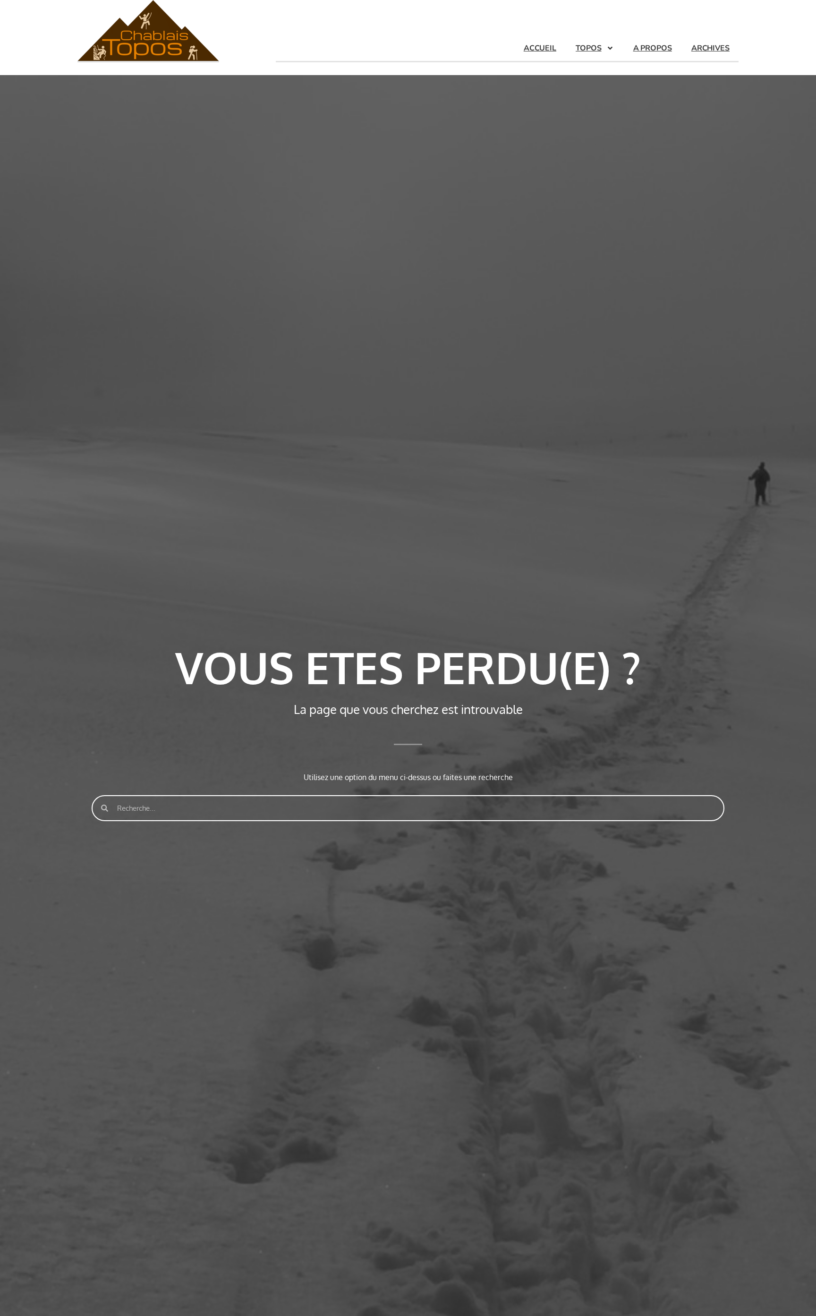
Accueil (540, 48)
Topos (589, 48)
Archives (710, 48)
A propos (652, 48)
